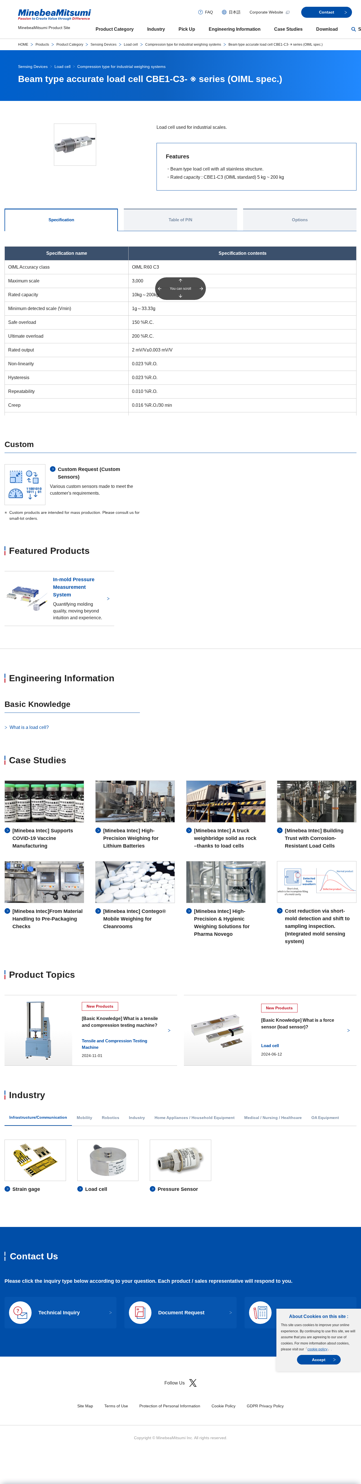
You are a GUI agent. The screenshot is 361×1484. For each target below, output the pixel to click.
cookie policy (317, 1349)
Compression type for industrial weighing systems (183, 45)
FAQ (209, 12)
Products (42, 45)
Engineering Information (235, 29)
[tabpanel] (180, 1166)
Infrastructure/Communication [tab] (38, 1117)
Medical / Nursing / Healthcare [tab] (273, 1118)
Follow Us (174, 1383)
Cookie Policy (223, 1406)
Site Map (85, 1406)
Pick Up (187, 29)
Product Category (115, 29)
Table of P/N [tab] (180, 219)
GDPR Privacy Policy (265, 1406)
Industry (156, 29)
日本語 (235, 12)
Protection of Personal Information (169, 1406)
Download (327, 29)
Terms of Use (116, 1406)
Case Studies (288, 29)
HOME (23, 45)
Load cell (131, 45)
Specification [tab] (61, 219)
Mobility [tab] (84, 1118)
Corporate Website (266, 12)
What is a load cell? (29, 727)
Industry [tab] (137, 1118)
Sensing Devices (103, 45)
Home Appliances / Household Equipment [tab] (195, 1118)
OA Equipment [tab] (325, 1118)
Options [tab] (300, 219)
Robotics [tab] (110, 1118)
